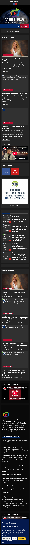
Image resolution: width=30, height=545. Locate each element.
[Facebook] (14, 4)
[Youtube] (16, 4)
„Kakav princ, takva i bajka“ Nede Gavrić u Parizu (15, 48)
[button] (1, 26)
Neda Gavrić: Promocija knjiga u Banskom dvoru (15, 83)
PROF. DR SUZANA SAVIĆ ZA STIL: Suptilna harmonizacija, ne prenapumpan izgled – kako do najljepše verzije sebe (7, 237)
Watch (26, 26)
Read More (6, 71)
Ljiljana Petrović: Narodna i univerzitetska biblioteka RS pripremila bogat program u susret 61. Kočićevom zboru (7, 256)
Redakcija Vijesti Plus (7, 62)
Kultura (5, 55)
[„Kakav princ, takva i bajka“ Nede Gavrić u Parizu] (15, 282)
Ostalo (13, 234)
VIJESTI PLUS (15, 19)
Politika (14, 224)
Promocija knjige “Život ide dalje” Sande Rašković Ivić (15, 116)
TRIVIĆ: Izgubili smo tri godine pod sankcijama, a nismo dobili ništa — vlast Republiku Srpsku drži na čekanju (7, 228)
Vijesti (10, 55)
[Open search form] (18, 26)
